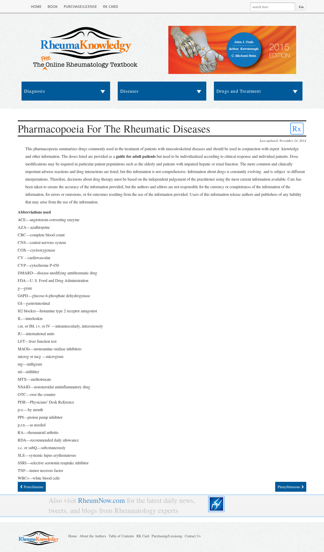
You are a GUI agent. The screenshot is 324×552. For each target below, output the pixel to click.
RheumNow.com (101, 500)
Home (36, 6)
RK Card (110, 6)
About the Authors (92, 536)
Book (53, 6)
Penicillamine (33, 486)
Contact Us (192, 536)
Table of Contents (121, 536)
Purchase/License (80, 6)
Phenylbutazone (289, 486)
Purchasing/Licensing (167, 536)
